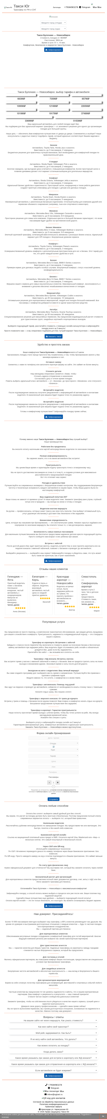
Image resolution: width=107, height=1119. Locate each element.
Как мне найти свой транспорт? (53, 1026)
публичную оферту (42, 791)
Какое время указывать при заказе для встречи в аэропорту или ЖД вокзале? (53, 1057)
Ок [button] (103, 1116)
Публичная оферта (53, 1106)
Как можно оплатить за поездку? (53, 1045)
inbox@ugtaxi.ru (54, 1094)
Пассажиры (53, 777)
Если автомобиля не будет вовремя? (53, 1070)
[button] (13, 604)
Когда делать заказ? (53, 1051)
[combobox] (53, 23)
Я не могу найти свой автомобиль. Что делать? (53, 1039)
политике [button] (5, 1117)
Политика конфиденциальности (54, 1104)
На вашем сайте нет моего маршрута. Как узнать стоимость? (53, 1020)
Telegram (85, 7)
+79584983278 (71, 7)
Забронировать (54, 49)
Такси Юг (22, 5)
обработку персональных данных (64, 792)
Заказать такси (54, 336)
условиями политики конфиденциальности (63, 790)
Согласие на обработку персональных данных (53, 1102)
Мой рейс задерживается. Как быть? (53, 1032)
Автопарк (57, 7)
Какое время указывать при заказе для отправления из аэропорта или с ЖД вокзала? (53, 1064)
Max (99, 7)
